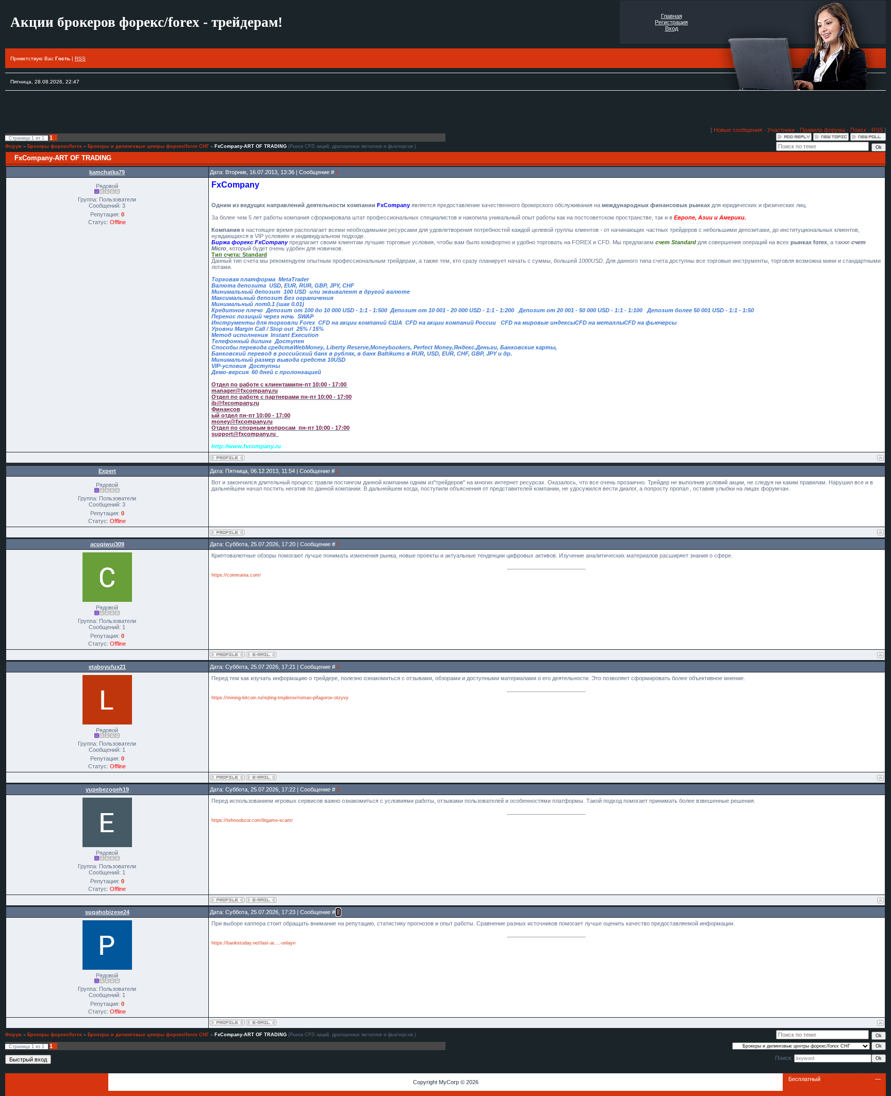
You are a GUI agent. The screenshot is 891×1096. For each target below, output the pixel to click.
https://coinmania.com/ (236, 575)
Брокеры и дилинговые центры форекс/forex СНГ (148, 146)
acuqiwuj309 (107, 544)
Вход (671, 28)
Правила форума (822, 130)
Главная (671, 16)
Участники (781, 130)
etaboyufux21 (107, 667)
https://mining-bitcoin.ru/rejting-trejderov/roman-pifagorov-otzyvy (280, 697)
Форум (13, 146)
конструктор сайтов (847, 1079)
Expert (107, 471)
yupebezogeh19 (107, 789)
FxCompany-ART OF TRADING (250, 146)
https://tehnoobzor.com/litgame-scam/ (252, 820)
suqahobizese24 (107, 912)
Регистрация (671, 22)
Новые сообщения (738, 130)
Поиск (858, 130)
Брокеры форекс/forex (54, 146)
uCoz (834, 1085)
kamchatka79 (107, 172)
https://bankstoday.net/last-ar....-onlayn (253, 943)
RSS (80, 58)
